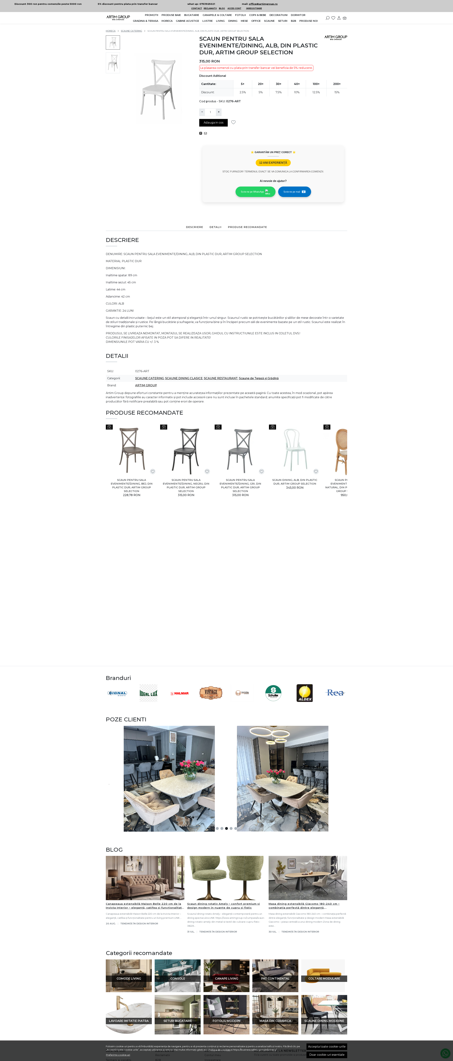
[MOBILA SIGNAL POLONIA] (117, 699)
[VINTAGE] (211, 699)
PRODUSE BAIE (171, 15)
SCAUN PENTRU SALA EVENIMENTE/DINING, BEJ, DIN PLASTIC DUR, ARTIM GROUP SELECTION (132, 485)
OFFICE (256, 20)
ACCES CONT (234, 8)
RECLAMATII (210, 8)
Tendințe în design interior (139, 923)
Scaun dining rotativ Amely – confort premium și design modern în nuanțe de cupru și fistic (223, 905)
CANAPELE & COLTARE (217, 15)
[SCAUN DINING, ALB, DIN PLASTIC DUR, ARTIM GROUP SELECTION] (294, 450)
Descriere (194, 227)
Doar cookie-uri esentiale (327, 1054)
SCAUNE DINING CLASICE (184, 378)
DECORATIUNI (278, 15)
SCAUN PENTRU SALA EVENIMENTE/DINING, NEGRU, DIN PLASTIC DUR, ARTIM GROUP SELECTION (186, 485)
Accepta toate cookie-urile (327, 1046)
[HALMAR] (179, 699)
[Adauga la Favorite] (234, 122)
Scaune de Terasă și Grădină (259, 378)
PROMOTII (151, 15)
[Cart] (344, 18)
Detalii (216, 227)
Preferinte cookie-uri (118, 1054)
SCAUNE (269, 20)
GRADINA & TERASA (145, 20)
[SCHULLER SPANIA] (273, 699)
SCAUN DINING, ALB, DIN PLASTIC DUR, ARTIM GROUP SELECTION (294, 481)
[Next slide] (343, 461)
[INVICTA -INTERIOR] (242, 699)
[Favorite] (333, 18)
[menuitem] (113, 42)
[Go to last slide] (110, 693)
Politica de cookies (219, 1049)
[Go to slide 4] (231, 828)
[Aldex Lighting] (304, 699)
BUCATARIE (191, 15)
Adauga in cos (213, 122)
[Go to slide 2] (221, 828)
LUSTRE (207, 20)
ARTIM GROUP (146, 385)
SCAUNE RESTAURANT (221, 378)
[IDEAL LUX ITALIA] (148, 699)
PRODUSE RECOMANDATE (247, 227)
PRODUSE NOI (308, 20)
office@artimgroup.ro (263, 3)
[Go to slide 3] (226, 828)
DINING (232, 20)
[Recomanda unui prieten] (206, 133)
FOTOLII (240, 15)
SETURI (282, 20)
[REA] (336, 699)
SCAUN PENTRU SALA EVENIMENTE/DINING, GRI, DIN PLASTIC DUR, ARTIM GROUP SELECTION (240, 485)
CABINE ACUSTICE (187, 20)
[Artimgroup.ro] (118, 18)
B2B (293, 20)
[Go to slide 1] (217, 828)
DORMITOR (298, 15)
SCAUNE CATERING (131, 31)
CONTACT (196, 8)
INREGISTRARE (254, 8)
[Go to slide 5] (235, 828)
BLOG (222, 8)
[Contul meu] (339, 18)
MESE (244, 20)
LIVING (220, 20)
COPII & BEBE (257, 15)
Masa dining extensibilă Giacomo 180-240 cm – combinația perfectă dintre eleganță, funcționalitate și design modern (304, 906)
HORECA (167, 20)
